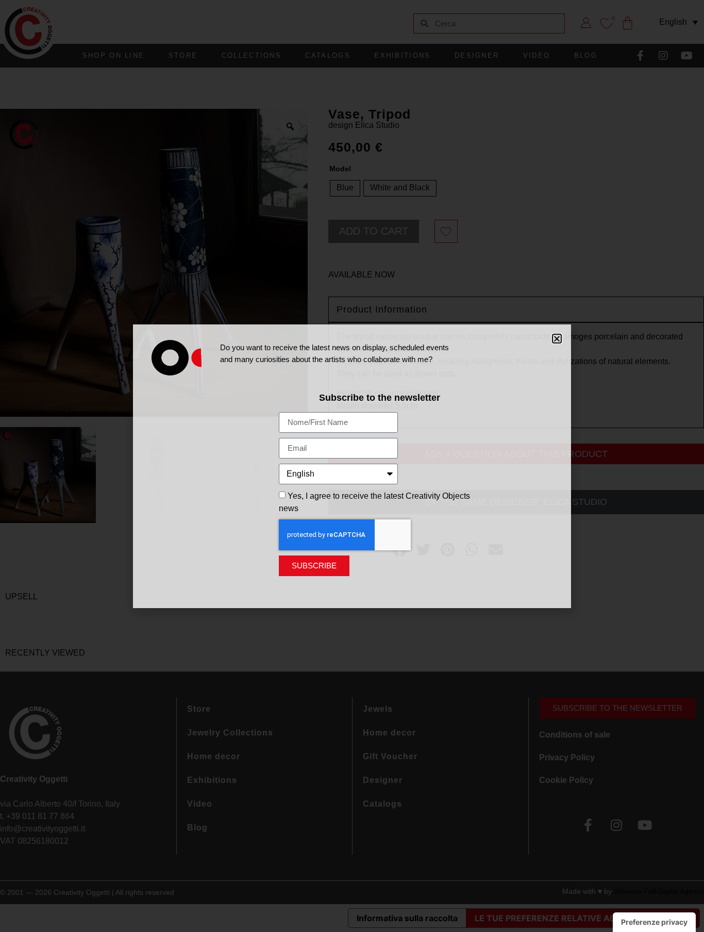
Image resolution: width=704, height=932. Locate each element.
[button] (557, 338)
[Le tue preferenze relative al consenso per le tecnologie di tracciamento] (654, 922)
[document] (352, 466)
